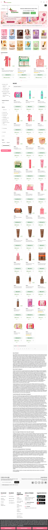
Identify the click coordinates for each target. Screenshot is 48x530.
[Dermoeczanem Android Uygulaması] (40, 497)
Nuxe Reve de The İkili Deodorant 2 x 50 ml (22, 72)
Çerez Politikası (20, 525)
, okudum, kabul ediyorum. (10, 485)
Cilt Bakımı (5, 85)
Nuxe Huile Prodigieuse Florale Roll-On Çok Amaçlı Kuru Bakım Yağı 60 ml (18, 149)
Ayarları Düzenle (8, 528)
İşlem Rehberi (20, 514)
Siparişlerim (11, 501)
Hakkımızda (3, 497)
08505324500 (28, 505)
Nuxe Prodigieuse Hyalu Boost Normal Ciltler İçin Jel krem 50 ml (42, 173)
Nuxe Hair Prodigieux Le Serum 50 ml (30, 311)
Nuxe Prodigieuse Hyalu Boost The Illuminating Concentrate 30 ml (17, 265)
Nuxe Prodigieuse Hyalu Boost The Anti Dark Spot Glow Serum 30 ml (42, 219)
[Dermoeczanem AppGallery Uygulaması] (40, 504)
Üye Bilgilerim (12, 503)
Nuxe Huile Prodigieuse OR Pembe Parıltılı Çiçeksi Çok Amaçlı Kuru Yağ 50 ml (39, 72)
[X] (36, 484)
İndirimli (4, 133)
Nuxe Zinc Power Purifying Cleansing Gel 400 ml (41, 103)
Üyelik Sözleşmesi (19, 499)
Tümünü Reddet (24, 528)
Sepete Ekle (7, 78)
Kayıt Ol (16, 483)
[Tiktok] (42, 484)
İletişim (2, 503)
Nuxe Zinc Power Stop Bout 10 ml (30, 103)
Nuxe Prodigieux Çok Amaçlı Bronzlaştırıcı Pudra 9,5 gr (30, 149)
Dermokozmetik (5, 92)
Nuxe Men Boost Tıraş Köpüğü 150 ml (30, 265)
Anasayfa (3, 8)
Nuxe (3, 69)
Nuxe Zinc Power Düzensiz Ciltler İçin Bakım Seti (17, 103)
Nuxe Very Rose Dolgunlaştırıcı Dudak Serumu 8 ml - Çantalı (8, 72)
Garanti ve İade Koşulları (20, 517)
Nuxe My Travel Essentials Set (29, 335)
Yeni (4, 136)
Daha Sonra (26, 13)
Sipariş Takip (11, 499)
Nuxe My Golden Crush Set (17, 335)
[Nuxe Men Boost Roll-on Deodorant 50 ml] (18, 280)
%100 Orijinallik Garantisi (20, 503)
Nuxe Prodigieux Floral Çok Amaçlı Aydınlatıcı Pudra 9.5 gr (42, 149)
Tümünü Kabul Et (39, 528)
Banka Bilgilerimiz (3, 506)
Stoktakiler (5, 129)
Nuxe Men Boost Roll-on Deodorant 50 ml (18, 288)
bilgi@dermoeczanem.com (30, 509)
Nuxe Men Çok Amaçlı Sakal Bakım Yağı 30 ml (42, 288)
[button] (22, 81)
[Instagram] (45, 484)
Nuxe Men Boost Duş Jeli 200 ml (42, 242)
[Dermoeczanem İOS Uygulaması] (40, 501)
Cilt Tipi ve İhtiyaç (6, 87)
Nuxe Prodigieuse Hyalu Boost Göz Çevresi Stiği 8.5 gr (29, 173)
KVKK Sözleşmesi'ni (5, 485)
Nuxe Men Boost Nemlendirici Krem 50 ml (30, 242)
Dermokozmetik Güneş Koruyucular (6, 97)
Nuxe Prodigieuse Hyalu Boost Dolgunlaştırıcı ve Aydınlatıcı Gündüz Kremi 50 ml (41, 196)
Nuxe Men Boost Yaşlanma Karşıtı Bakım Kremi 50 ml (29, 219)
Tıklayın (34, 26)
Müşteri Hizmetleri (3, 500)
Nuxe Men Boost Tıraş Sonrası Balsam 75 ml (18, 242)
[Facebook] (39, 484)
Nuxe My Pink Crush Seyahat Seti (41, 311)
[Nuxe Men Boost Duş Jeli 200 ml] (42, 234)
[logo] (7, 2)
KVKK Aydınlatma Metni (19, 507)
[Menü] (1, 2)
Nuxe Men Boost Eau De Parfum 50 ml (30, 288)
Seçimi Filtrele (5, 151)
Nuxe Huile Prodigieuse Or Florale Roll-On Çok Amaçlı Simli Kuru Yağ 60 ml (41, 126)
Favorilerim (11, 497)
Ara (45, 5)
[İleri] (33, 350)
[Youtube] (33, 484)
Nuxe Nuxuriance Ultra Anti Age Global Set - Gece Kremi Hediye (18, 173)
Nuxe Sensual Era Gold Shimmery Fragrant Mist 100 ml (18, 126)
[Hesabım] (43, 2)
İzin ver (33, 13)
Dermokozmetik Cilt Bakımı (6, 94)
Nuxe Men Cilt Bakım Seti (18, 219)
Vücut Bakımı (6, 89)
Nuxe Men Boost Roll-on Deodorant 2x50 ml (42, 265)
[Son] (35, 350)
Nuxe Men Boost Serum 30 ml (17, 311)
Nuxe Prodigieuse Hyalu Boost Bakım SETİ (17, 196)
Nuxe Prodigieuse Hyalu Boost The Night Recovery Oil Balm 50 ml (29, 196)
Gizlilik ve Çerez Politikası (19, 511)
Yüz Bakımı (5, 90)
